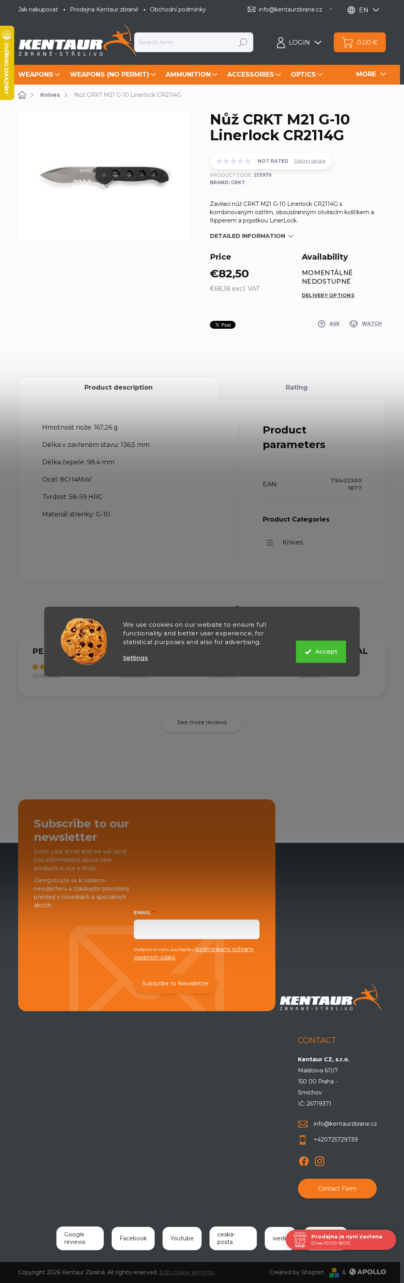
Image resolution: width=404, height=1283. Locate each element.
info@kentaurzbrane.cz (345, 1123)
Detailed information (247, 235)
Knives (292, 542)
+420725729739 (336, 1139)
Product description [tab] (118, 387)
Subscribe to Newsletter (175, 983)
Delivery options (328, 295)
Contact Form (337, 1188)
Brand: (227, 182)
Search (243, 42)
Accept (326, 651)
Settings (135, 658)
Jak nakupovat (38, 9)
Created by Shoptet (296, 1272)
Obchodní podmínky (178, 9)
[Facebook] (304, 1160)
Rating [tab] (297, 387)
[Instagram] (319, 1160)
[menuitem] (40, 75)
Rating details (309, 161)
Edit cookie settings (186, 1272)
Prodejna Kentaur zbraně (104, 9)
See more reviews (202, 722)
